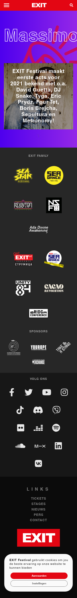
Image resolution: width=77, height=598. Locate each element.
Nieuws (38, 509)
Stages (38, 504)
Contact (38, 520)
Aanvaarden (39, 575)
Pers (38, 515)
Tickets (38, 499)
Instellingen (39, 583)
